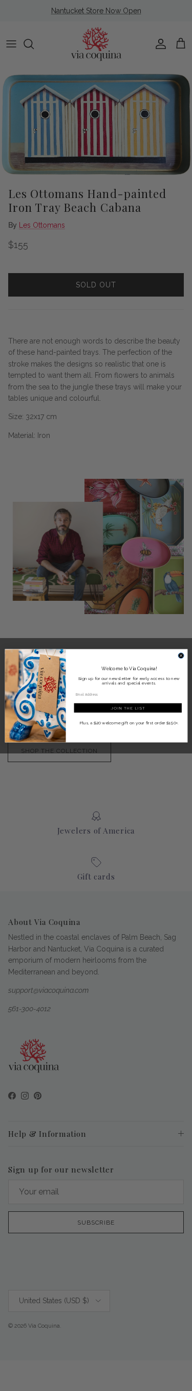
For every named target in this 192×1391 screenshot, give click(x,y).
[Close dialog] (181, 655)
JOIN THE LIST (127, 708)
